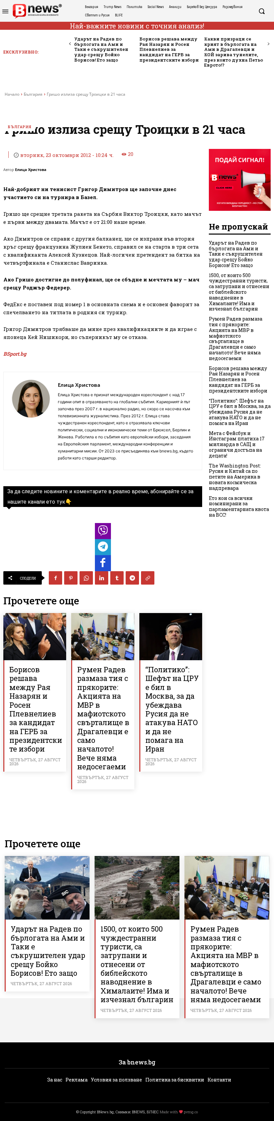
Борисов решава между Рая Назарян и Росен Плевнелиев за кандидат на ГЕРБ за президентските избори (169, 49)
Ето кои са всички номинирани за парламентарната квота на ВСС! (239, 506)
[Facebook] (55, 578)
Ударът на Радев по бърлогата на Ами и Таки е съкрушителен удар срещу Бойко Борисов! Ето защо (101, 49)
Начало (12, 94)
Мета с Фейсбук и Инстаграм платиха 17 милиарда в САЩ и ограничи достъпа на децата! (237, 444)
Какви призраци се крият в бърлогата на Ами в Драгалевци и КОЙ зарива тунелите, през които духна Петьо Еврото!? (233, 52)
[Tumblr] (117, 578)
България (33, 94)
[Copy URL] (147, 578)
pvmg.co (191, 1111)
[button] (261, 11)
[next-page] (268, 44)
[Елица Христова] (31, 421)
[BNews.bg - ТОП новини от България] (37, 11)
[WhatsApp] (86, 578)
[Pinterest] (71, 578)
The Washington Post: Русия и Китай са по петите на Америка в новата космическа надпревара (235, 476)
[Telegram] (132, 578)
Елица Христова (30, 169)
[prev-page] (70, 44)
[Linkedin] (101, 578)
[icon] (103, 533)
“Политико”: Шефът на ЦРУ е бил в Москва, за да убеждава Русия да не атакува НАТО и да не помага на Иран (172, 709)
